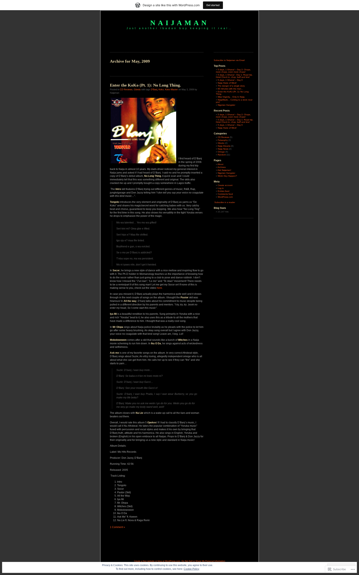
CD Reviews (126, 89)
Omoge (221, 152)
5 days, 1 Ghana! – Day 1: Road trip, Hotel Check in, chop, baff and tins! (234, 121)
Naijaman (179, 23)
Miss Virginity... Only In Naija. (231, 97)
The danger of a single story (231, 86)
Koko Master (171, 89)
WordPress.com (225, 197)
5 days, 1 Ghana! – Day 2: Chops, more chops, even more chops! (233, 70)
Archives (222, 167)
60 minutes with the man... (230, 89)
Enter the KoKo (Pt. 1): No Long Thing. (145, 85)
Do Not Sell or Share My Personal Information (203, 561)
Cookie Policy (191, 569)
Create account (225, 185)
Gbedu (137, 89)
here (159, 287)
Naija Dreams (224, 146)
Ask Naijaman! (224, 170)
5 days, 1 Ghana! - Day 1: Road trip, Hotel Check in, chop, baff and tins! (234, 76)
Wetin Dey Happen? (227, 176)
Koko (161, 89)
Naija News (223, 149)
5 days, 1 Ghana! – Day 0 (230, 80)
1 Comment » (117, 527)
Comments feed (225, 194)
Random (222, 155)
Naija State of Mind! (227, 83)
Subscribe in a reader (224, 202)
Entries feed (223, 191)
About (220, 164)
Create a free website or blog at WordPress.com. (157, 561)
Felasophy (223, 140)
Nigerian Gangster (226, 105)
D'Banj (154, 89)
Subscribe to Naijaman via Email (229, 60)
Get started (213, 5)
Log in (221, 188)
